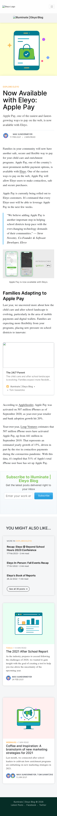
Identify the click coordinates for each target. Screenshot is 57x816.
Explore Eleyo (11, 86)
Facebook (31, 805)
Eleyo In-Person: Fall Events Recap (28, 562)
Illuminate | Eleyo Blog (24, 802)
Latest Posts (17, 805)
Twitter (42, 805)
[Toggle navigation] (52, 7)
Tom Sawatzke (45, 774)
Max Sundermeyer (22, 134)
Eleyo (23, 171)
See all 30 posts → (18, 589)
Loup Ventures (29, 426)
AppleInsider (26, 405)
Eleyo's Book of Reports (21, 575)
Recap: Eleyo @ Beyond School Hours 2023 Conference (25, 548)
